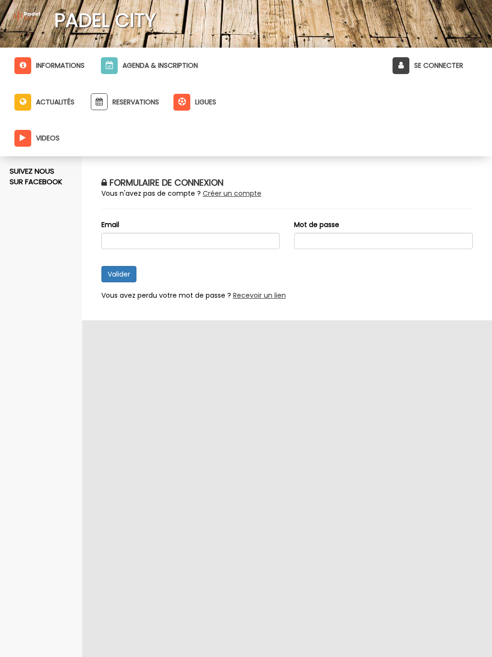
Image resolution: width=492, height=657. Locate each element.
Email (110, 224)
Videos (48, 138)
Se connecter (438, 65)
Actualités (55, 102)
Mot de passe (316, 224)
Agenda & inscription (160, 65)
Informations (60, 65)
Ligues (205, 102)
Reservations (135, 102)
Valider (119, 274)
